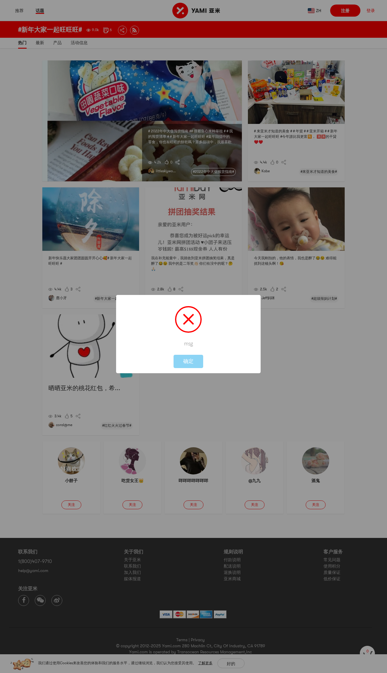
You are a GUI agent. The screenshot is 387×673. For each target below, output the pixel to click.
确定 (188, 361)
